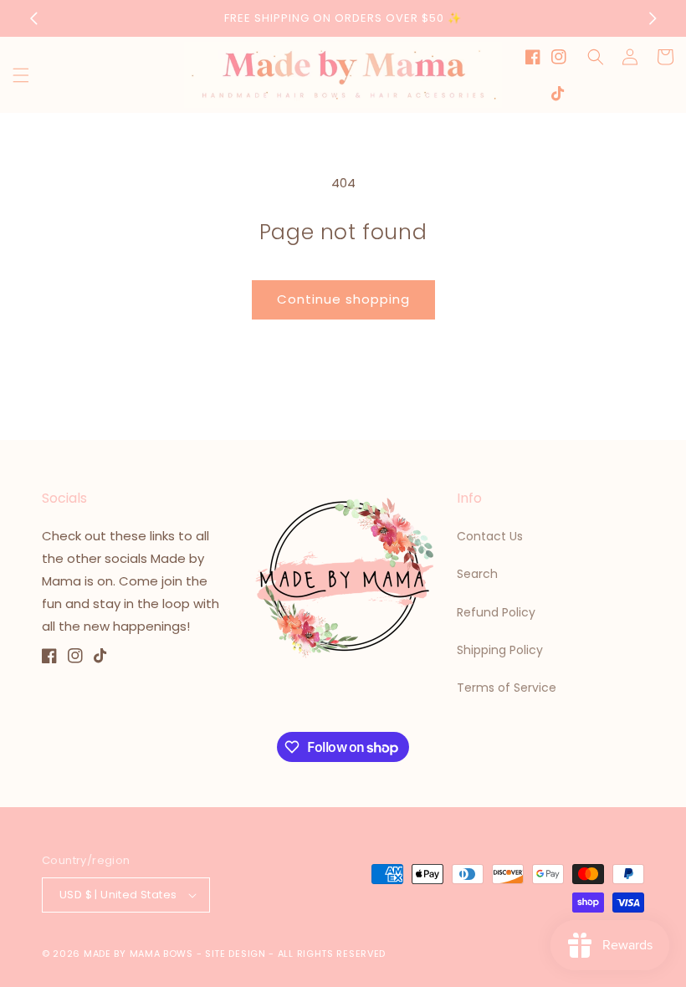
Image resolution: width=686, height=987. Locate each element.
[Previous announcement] (33, 18)
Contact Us (490, 536)
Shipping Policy (500, 650)
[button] (21, 75)
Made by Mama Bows (138, 953)
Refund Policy (496, 612)
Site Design (235, 953)
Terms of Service (506, 687)
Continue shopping (343, 299)
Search (477, 573)
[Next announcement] (652, 18)
